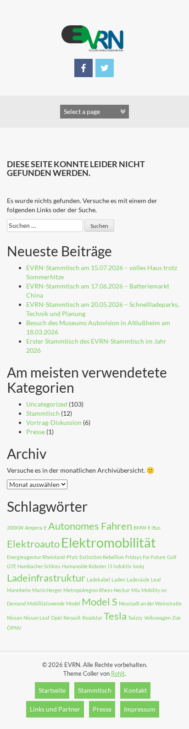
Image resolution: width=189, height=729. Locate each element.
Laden (118, 579)
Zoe (176, 618)
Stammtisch (43, 413)
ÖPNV (14, 628)
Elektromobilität (108, 542)
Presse (35, 431)
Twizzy (135, 618)
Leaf (156, 579)
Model (73, 603)
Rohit (118, 673)
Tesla (115, 616)
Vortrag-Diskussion (54, 422)
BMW (139, 528)
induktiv (122, 566)
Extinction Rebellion (101, 557)
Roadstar (92, 618)
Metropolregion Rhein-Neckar (96, 590)
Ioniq (138, 566)
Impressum (140, 709)
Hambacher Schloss (39, 566)
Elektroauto (33, 543)
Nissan (14, 618)
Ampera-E (36, 528)
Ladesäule (138, 579)
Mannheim (19, 590)
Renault (72, 618)
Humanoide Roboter (84, 566)
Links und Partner (55, 709)
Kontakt (135, 690)
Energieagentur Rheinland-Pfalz (42, 557)
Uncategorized (46, 404)
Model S (99, 601)
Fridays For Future (145, 557)
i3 (110, 566)
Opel (56, 618)
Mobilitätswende (46, 603)
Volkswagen (157, 618)
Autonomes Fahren (90, 526)
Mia (135, 590)
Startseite (52, 690)
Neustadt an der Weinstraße (150, 603)
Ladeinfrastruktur (46, 577)
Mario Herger (47, 590)
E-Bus (154, 528)
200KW (15, 528)
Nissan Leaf (36, 618)
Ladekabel (98, 579)
